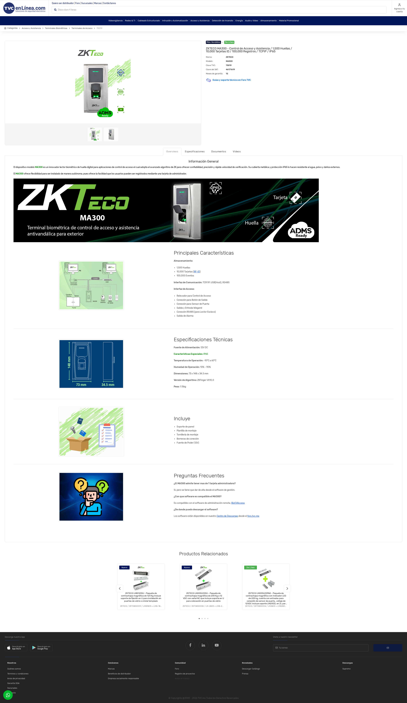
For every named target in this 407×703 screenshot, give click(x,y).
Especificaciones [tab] (195, 151)
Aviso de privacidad (16, 678)
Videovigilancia (115, 20)
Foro (77, 3)
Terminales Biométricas (56, 28)
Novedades (247, 663)
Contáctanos (109, 3)
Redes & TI (130, 20)
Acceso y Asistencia (200, 20)
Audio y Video (251, 20)
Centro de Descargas (227, 516)
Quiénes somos (14, 669)
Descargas (347, 663)
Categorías (12, 28)
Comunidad (180, 663)
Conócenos (113, 663)
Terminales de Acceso (82, 28)
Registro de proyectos (185, 674)
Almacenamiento (268, 20)
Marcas (97, 3)
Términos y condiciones (17, 674)
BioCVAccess (238, 503)
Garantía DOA (13, 683)
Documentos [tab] (218, 151)
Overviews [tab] (172, 151)
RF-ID (197, 271)
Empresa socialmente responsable (123, 678)
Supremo (346, 669)
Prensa (245, 674)
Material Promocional (289, 20)
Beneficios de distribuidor (119, 674)
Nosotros (11, 663)
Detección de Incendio (222, 20)
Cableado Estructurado (149, 20)
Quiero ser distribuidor (63, 3)
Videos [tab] (237, 151)
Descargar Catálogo (251, 669)
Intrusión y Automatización (175, 20)
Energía (239, 20)
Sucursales (87, 3)
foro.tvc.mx (253, 516)
